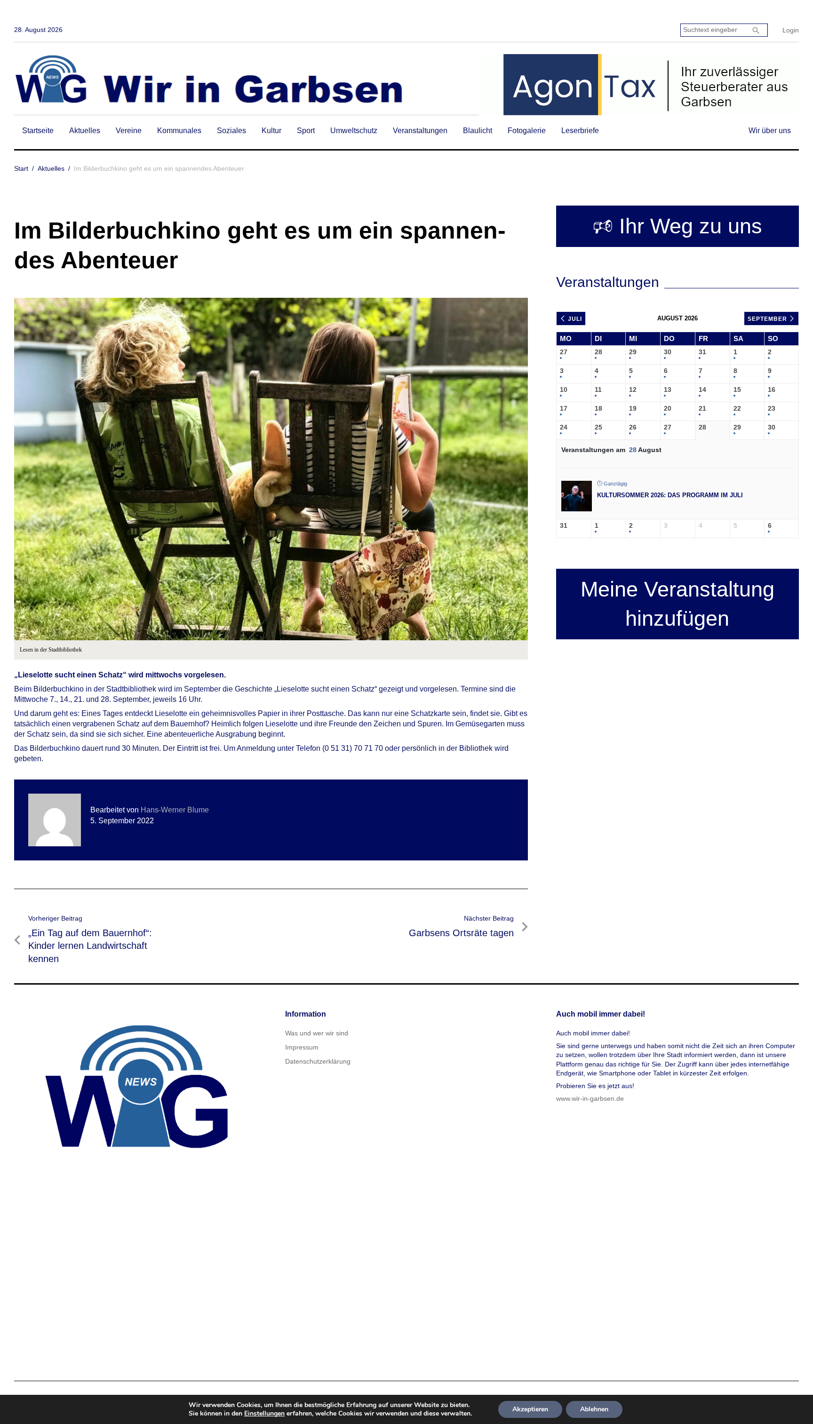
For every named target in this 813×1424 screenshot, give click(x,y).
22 (737, 408)
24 (563, 427)
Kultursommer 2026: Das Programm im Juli (670, 495)
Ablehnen (594, 1409)
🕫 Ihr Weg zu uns (677, 226)
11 (598, 389)
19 (633, 408)
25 (598, 427)
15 (737, 389)
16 (771, 389)
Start (21, 168)
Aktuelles (84, 131)
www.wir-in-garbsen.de (590, 1098)
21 (702, 408)
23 (771, 408)
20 (667, 408)
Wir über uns (770, 131)
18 (598, 408)
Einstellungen (264, 1413)
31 (702, 352)
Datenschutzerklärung (318, 1061)
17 (563, 408)
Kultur (271, 131)
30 (667, 352)
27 (563, 352)
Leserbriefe (580, 131)
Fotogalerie (527, 131)
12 (633, 389)
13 (667, 389)
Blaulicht (477, 131)
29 (633, 352)
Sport (306, 131)
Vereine (129, 131)
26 (633, 427)
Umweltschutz (353, 131)
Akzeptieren (530, 1409)
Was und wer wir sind (316, 1033)
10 (563, 389)
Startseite (38, 131)
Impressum (302, 1047)
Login (790, 30)
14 (702, 389)
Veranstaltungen (420, 131)
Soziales (231, 131)
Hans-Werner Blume (175, 810)
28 (598, 352)
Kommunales (179, 131)
